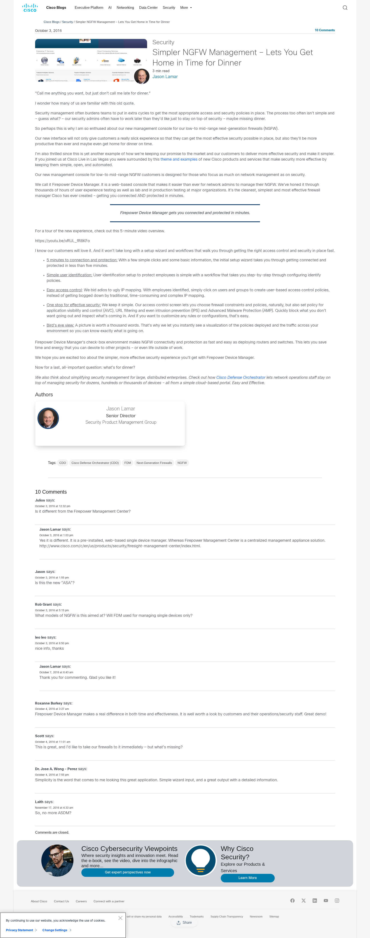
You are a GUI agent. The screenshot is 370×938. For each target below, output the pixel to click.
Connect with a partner (109, 901)
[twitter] (303, 900)
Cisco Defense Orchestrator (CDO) (95, 463)
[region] (63, 925)
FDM (127, 463)
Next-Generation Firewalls (154, 463)
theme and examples (179, 159)
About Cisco (39, 901)
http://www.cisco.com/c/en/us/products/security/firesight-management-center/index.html (119, 546)
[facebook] (292, 900)
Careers (81, 901)
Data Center (148, 7)
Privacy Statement (19, 930)
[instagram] (337, 900)
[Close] (120, 918)
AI (110, 7)
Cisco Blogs (56, 7)
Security (169, 7)
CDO (62, 463)
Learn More (248, 878)
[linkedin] (315, 900)
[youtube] (326, 900)
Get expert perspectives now (128, 872)
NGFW (182, 463)
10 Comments (325, 30)
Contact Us (61, 901)
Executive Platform (89, 7)
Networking (125, 7)
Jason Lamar (165, 77)
